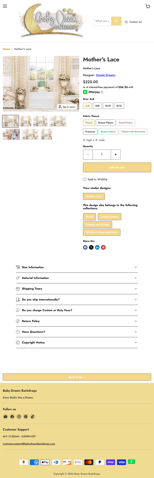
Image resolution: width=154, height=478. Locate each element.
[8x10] (108, 110)
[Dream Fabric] (108, 136)
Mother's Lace (94, 196)
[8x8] (98, 110)
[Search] (116, 21)
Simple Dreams (105, 75)
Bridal (89, 216)
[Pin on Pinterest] (103, 247)
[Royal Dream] (126, 127)
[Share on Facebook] (85, 247)
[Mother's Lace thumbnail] (10, 121)
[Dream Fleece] (106, 127)
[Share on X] (91, 247)
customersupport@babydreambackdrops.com (29, 444)
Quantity (88, 146)
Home (6, 49)
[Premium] (90, 136)
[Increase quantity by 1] (116, 154)
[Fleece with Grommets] (134, 136)
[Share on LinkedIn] (97, 247)
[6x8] (88, 110)
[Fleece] (89, 127)
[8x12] (119, 110)
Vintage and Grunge (97, 224)
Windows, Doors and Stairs (101, 232)
